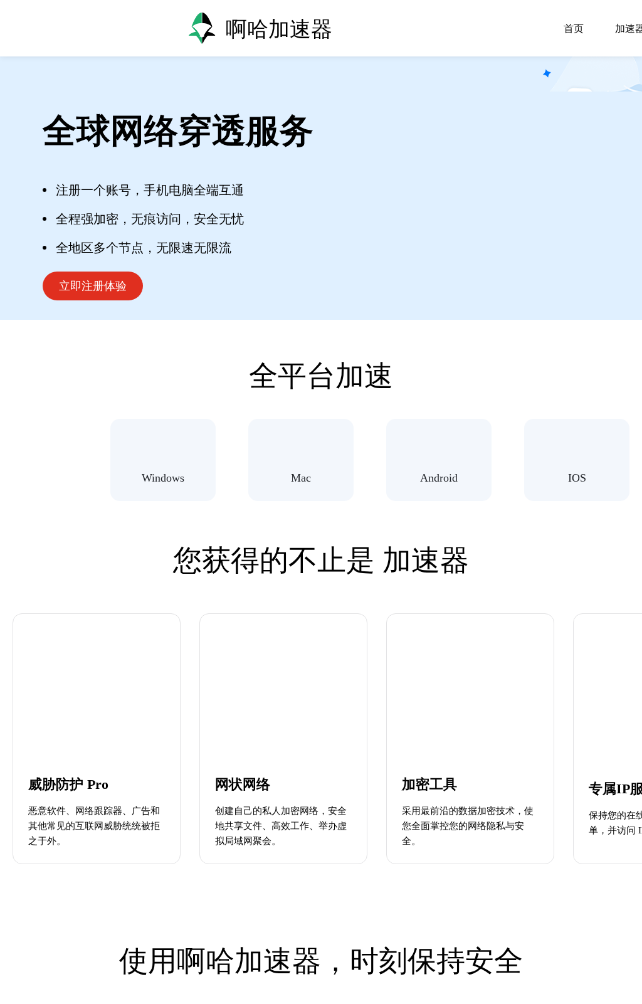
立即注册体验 (93, 286)
